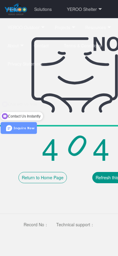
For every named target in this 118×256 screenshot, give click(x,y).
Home (13, 9)
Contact (41, 45)
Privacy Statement (25, 64)
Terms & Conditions (82, 45)
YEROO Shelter (82, 9)
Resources (95, 27)
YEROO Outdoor (24, 27)
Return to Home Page (43, 177)
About (13, 45)
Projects (62, 27)
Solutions (43, 9)
